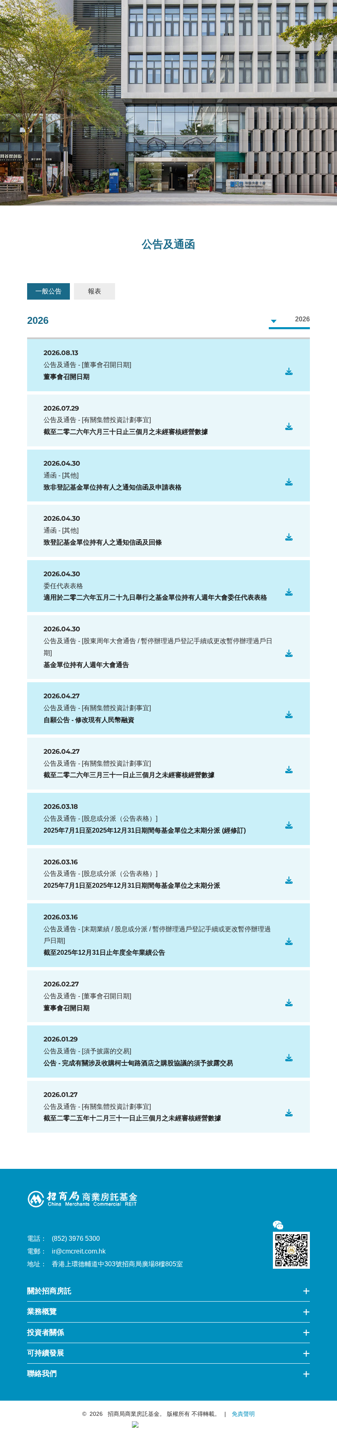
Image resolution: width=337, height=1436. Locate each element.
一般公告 (48, 291)
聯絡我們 (42, 1373)
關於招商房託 (49, 1291)
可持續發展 (45, 1353)
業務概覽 (42, 1311)
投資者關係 (45, 1332)
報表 (94, 291)
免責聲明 (242, 1414)
